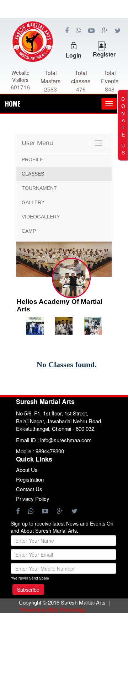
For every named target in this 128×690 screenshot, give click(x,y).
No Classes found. (67, 364)
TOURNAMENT (39, 188)
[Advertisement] (64, 50)
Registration (30, 479)
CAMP (29, 231)
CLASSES (33, 174)
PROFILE (32, 159)
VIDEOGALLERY (41, 217)
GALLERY (33, 202)
